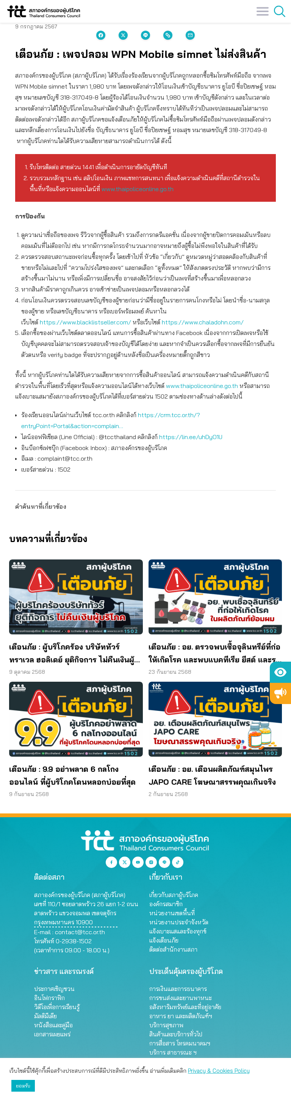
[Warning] (280, 693)
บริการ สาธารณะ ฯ (173, 1052)
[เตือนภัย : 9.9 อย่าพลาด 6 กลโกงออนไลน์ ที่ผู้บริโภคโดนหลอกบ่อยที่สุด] (76, 719)
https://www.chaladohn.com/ (203, 322)
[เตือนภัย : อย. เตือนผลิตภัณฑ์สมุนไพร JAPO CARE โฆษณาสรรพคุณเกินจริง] (215, 719)
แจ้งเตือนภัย (163, 940)
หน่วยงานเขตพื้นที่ (172, 913)
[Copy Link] (167, 35)
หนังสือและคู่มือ (53, 1025)
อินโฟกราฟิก (49, 998)
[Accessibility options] (280, 672)
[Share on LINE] (145, 35)
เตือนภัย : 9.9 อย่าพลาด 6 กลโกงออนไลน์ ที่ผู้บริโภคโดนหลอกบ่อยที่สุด (72, 775)
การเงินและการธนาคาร (178, 988)
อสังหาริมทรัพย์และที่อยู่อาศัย (185, 1007)
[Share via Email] (190, 35)
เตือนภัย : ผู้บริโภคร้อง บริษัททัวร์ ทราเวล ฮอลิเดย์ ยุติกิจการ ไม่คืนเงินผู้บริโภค (71, 654)
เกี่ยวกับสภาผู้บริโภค (173, 895)
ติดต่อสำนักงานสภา (173, 949)
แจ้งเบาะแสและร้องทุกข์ (178, 931)
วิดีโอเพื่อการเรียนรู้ (57, 1007)
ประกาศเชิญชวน (54, 988)
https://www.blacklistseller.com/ (85, 322)
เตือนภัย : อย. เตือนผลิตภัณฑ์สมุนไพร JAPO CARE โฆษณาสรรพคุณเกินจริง (212, 775)
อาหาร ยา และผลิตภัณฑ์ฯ (180, 1016)
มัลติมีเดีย (45, 1016)
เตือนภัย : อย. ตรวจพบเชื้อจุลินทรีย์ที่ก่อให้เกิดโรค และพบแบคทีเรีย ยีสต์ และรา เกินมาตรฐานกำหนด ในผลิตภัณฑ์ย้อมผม (214, 654)
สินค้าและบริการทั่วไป (175, 1034)
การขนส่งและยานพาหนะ (180, 998)
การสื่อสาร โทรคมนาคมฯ (179, 1043)
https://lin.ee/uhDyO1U (190, 437)
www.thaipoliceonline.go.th (138, 189)
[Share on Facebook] (100, 35)
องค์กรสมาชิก (166, 904)
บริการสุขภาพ (166, 1025)
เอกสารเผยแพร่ (52, 1034)
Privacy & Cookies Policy (219, 1070)
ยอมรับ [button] (23, 1086)
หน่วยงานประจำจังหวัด (178, 922)
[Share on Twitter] (123, 35)
